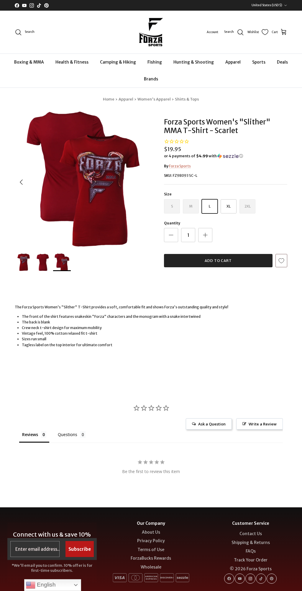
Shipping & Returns (251, 542)
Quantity (172, 223)
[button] (203, 156)
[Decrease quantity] (171, 235)
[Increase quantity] (205, 235)
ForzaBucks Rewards (151, 558)
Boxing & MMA (29, 62)
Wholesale (151, 567)
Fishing (154, 62)
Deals (282, 62)
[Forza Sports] (151, 32)
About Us (151, 532)
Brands (151, 79)
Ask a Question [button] (212, 424)
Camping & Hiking (118, 62)
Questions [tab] (67, 434)
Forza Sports (180, 166)
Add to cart (218, 260)
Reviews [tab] (30, 434)
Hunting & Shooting (193, 62)
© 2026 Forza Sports (251, 568)
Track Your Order (250, 560)
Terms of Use (150, 549)
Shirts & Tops (187, 99)
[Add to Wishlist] (281, 260)
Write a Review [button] (263, 424)
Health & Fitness (71, 62)
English (45, 585)
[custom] (229, 579)
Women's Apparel (154, 99)
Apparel (233, 62)
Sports (258, 62)
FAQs (251, 551)
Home (108, 99)
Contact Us (250, 533)
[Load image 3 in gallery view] (83, 179)
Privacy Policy (151, 540)
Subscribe (79, 549)
